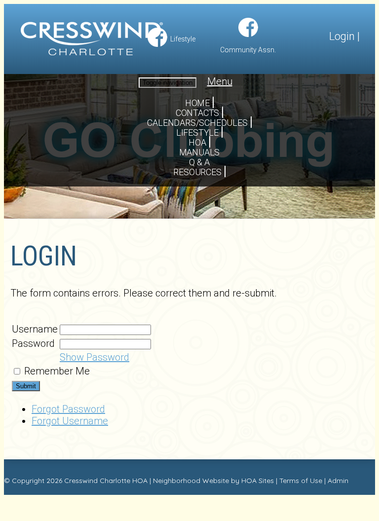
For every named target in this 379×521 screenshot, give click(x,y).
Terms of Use (300, 480)
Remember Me (57, 371)
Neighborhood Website (191, 480)
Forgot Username (70, 421)
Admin (338, 480)
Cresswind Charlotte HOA (106, 480)
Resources (197, 172)
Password (33, 343)
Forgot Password (68, 409)
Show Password (94, 357)
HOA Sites (257, 480)
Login (342, 36)
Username (35, 329)
